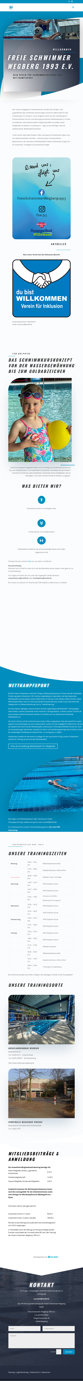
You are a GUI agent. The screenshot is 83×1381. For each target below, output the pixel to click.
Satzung (11, 1372)
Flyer (30, 561)
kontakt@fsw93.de (50, 822)
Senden (68, 1351)
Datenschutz (35, 1372)
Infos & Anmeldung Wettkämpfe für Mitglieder (33, 746)
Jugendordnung (22, 1372)
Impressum (45, 1372)
